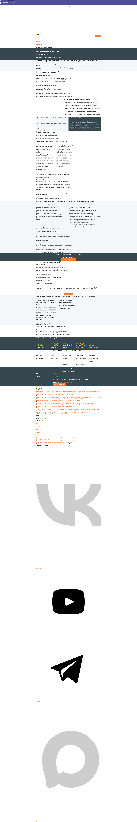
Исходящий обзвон (53, 397)
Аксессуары (86, 412)
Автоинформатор (43, 394)
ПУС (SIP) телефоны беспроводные (52, 412)
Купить (97, 35)
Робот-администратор (41, 398)
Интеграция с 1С (74, 400)
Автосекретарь (50, 394)
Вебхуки (69, 400)
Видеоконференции (92, 391)
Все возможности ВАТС (68, 394)
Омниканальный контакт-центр (42, 397)
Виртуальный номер (56, 391)
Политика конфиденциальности (55, 442)
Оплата (37, 428)
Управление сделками (68, 398)
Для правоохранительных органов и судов (81, 440)
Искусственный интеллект (60, 403)
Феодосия (40, 19)
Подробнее (2, 3)
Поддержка (65, 19)
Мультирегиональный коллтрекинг (67, 406)
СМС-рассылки (76, 392)
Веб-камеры (72, 410)
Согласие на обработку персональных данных (63, 437)
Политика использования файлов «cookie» (44, 440)
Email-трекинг (82, 404)
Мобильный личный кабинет (54, 392)
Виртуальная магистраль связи (66, 392)
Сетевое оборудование (92, 410)
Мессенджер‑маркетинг (41, 406)
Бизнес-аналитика (81, 403)
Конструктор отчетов (95, 397)
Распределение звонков (84, 392)
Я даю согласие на (63, 382)
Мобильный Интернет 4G (70, 412)
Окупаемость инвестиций (90, 404)
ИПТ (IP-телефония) (48, 391)
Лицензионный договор (78, 437)
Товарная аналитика (75, 404)
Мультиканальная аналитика (48, 404)
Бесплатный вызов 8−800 (88, 409)
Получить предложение (59, 384)
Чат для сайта (87, 398)
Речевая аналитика (51, 403)
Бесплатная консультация (68, 259)
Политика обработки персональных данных (45, 437)
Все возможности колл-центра (46, 400)
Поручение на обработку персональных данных (63, 440)
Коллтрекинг (39, 404)
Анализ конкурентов (58, 404)
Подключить (38, 58)
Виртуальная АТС (40, 391)
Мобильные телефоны (79, 412)
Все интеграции (81, 400)
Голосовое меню (44, 392)
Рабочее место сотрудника (85, 397)
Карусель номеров (72, 391)
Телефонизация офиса (41, 409)
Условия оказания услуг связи (42, 442)
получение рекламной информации (67, 378)
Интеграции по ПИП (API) (62, 400)
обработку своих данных (67, 382)
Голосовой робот (39, 403)
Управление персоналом (75, 397)
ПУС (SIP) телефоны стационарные (63, 410)
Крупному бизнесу (62, 409)
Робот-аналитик (49, 406)
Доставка (38, 426)
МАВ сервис (66, 391)
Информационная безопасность (52, 409)
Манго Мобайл (92, 392)
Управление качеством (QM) (71, 403)
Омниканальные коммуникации (63, 397)
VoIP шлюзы (62, 412)
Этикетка (62, 391)
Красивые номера (70, 409)
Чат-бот (45, 403)
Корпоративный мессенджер (82, 391)
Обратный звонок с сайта (58, 394)
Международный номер (78, 409)
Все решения (46, 410)
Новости (38, 425)
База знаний (61, 398)
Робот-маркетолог (56, 406)
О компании (38, 429)
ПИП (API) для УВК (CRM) (78, 398)
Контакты (38, 431)
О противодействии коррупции (68, 442)
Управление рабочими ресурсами (52, 398)
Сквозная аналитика (66, 404)
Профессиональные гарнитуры (81, 410)
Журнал (38, 432)
